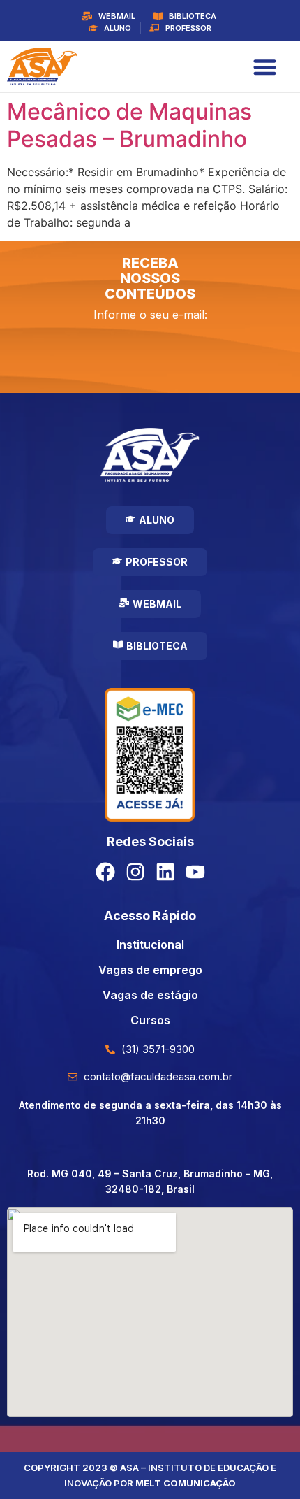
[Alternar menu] (265, 67)
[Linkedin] (165, 872)
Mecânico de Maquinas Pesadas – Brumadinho (129, 125)
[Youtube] (195, 872)
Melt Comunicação (185, 1483)
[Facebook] (105, 872)
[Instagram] (135, 872)
